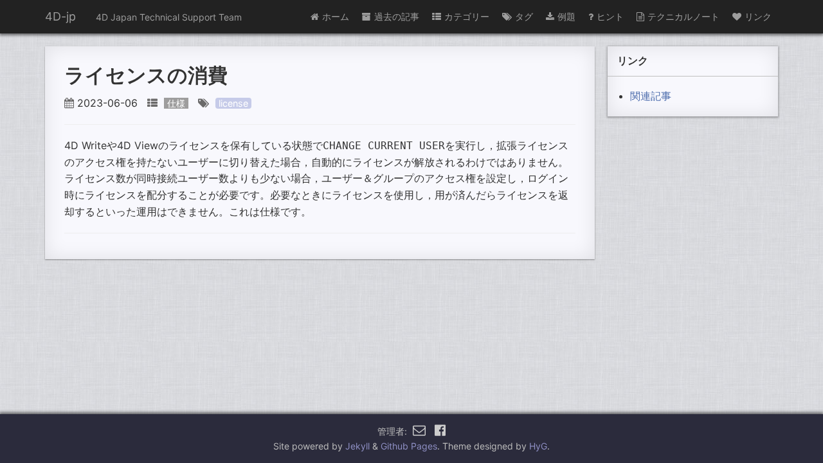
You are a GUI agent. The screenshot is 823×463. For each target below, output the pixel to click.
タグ (524, 16)
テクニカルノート (683, 16)
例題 (566, 16)
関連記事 (650, 95)
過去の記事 (396, 16)
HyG (538, 445)
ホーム (335, 16)
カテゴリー (466, 16)
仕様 (176, 103)
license (233, 103)
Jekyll (357, 445)
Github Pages (409, 445)
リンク (758, 16)
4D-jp (60, 16)
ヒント (610, 16)
